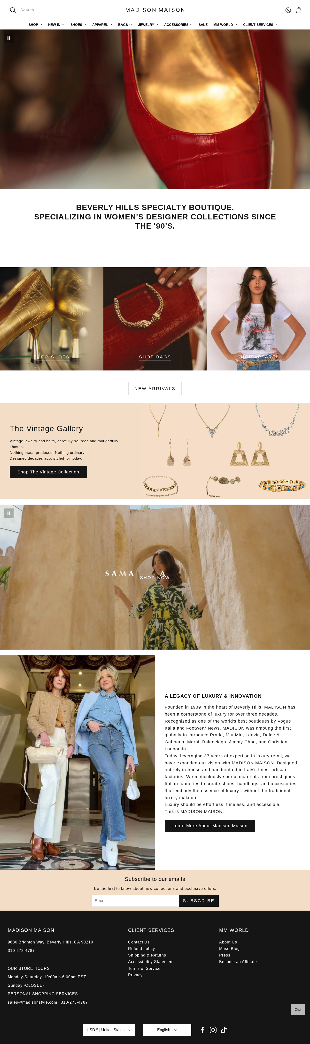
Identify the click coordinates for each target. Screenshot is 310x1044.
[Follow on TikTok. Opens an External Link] (223, 1030)
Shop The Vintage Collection (48, 472)
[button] (40, 10)
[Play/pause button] (9, 38)
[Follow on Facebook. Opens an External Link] (202, 1030)
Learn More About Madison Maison (210, 825)
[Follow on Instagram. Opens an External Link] (213, 1030)
